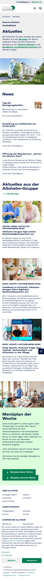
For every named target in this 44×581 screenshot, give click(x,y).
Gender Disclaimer (18, 573)
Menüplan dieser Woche (21, 472)
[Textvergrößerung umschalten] (41, 351)
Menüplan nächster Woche (23, 478)
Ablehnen (11, 560)
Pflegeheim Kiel (24, 575)
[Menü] (40, 8)
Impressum (6, 552)
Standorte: (31, 573)
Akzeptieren (32, 560)
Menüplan (23, 39)
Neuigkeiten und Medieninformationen (20, 47)
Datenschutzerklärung (15, 541)
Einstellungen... (7, 555)
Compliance (7, 567)
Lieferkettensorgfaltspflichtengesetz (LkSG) (19, 570)
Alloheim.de (37, 2)
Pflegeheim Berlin (9, 575)
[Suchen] (34, 8)
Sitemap (6, 573)
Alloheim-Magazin (26, 44)
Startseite (6, 17)
